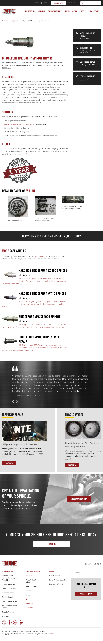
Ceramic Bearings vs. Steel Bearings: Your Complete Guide (82, 445)
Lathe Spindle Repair (10, 588)
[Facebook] (10, 624)
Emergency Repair (56, 584)
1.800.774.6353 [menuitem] (71, 3)
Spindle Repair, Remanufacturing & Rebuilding (9, 578)
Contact (74, 11)
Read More (9, 463)
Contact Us (52, 544)
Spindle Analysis (8, 612)
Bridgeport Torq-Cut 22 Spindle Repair (19, 444)
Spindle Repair (30, 11)
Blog (82, 11)
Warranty (5, 616)
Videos (28, 590)
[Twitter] (4, 624)
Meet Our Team (31, 586)
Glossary (29, 595)
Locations (29, 607)
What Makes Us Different (31, 581)
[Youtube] (15, 624)
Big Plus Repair (7, 597)
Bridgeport (14, 21)
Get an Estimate (94, 11)
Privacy (51, 634)
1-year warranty (22, 154)
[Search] (82, 3)
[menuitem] (29, 11)
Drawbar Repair (8, 593)
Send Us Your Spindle (57, 580)
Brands (5, 21)
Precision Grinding (54, 11)
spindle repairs (40, 256)
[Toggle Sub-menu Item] (35, 11)
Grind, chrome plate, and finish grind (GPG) (19, 124)
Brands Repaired (8, 584)
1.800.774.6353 (91, 563)
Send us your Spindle (79, 499)
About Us (29, 603)
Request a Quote (86, 594)
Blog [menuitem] (45, 3)
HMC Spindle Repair (9, 601)
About (66, 11)
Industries (41, 11)
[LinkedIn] (21, 624)
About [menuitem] (37, 3)
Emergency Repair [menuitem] (58, 3)
